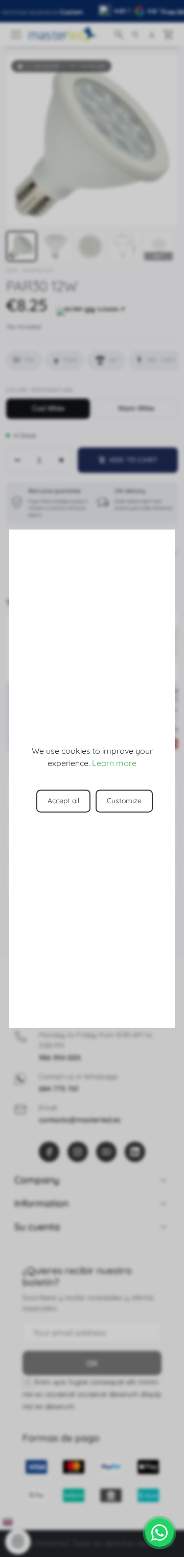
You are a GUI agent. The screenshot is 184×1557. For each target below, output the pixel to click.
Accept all (63, 800)
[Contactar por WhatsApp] (159, 1532)
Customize (124, 800)
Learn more (114, 763)
